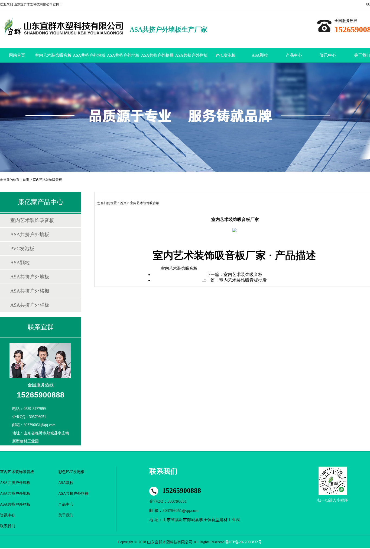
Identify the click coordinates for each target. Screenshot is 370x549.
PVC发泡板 (226, 55)
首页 (26, 180)
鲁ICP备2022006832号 (243, 542)
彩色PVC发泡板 (71, 472)
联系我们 (7, 526)
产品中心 (294, 55)
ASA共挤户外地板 (123, 55)
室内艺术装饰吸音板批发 (243, 280)
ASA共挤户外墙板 (89, 55)
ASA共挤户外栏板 (191, 55)
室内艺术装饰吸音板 (53, 55)
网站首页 (17, 55)
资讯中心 (328, 55)
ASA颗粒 (260, 55)
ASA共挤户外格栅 (157, 55)
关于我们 (65, 515)
